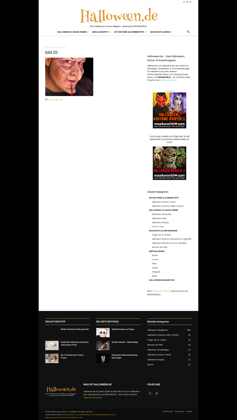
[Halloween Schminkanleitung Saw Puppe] (103, 358)
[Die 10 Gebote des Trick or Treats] (52, 358)
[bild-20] (69, 95)
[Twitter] (190, 2)
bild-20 (54, 47)
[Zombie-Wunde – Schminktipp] (103, 345)
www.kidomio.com (75, 417)
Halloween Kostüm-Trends (164, 202)
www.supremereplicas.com (55, 417)
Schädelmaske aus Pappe (123, 329)
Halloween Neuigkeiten (161, 280)
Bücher (155, 255)
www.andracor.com (87, 414)
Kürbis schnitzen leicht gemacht (75, 329)
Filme (154, 263)
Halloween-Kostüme (93, 397)
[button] (188, 32)
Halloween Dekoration (162, 214)
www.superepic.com (70, 414)
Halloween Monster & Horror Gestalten (169, 243)
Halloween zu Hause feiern (163, 210)
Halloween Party (159, 218)
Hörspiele (156, 271)
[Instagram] (187, 2)
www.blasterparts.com (106, 414)
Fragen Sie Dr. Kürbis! (161, 234)
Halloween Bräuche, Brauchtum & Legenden (171, 239)
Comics (155, 259)
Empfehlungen (156, 251)
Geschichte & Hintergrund (163, 230)
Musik (154, 276)
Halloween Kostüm (168, 80)
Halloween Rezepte (160, 222)
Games (155, 267)
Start (47, 47)
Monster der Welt (159, 247)
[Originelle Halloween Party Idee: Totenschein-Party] (52, 345)
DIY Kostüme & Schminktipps (164, 197)
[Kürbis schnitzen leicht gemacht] (52, 332)
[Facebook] (184, 2)
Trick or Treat (158, 226)
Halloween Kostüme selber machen (167, 206)
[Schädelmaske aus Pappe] (103, 332)
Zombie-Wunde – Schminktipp (125, 342)
